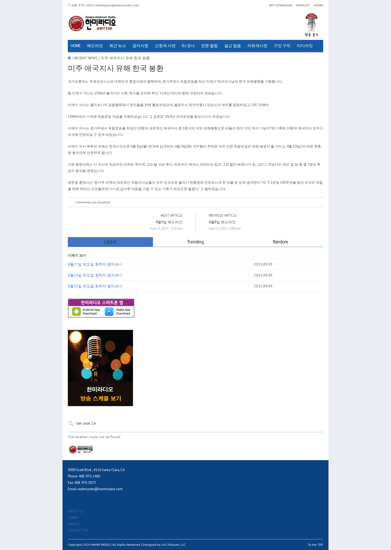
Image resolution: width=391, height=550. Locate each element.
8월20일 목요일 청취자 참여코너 (95, 275)
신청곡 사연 (165, 45)
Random (280, 242)
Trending (195, 242)
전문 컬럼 (209, 45)
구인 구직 (282, 45)
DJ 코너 (188, 45)
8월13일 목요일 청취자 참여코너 (95, 286)
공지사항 (140, 45)
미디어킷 (305, 45)
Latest (110, 242)
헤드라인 (95, 45)
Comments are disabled (92, 202)
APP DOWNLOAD (280, 5)
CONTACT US (78, 530)
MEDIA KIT (303, 5)
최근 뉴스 (117, 45)
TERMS (73, 517)
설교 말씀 (232, 45)
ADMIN (318, 5)
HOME (76, 45)
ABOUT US (76, 511)
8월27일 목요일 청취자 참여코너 (95, 264)
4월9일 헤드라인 (169, 222)
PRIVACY (74, 524)
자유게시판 (257, 45)
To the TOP (315, 545)
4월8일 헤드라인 (222, 222)
